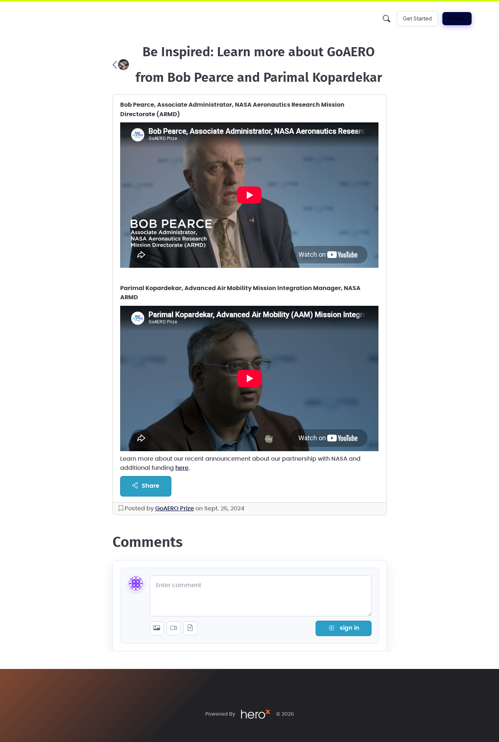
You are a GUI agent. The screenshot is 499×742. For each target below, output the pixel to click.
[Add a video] (173, 628)
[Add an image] (157, 628)
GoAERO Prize (174, 508)
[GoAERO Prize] (121, 64)
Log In (457, 18)
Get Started (417, 18)
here (181, 468)
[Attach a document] (190, 628)
